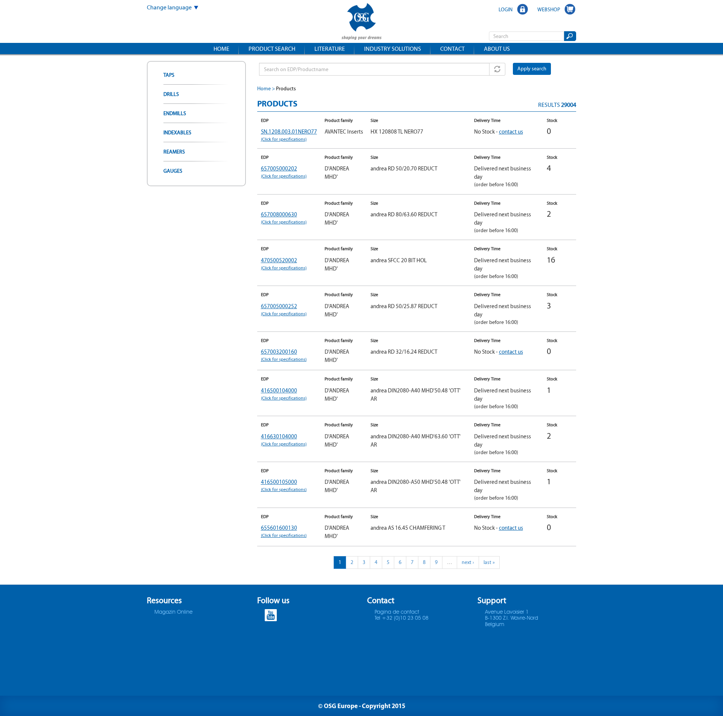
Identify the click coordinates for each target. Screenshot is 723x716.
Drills (171, 94)
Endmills (174, 113)
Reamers (174, 152)
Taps (168, 75)
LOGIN (506, 9)
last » (489, 562)
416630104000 (284, 440)
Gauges (172, 171)
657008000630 (284, 218)
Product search (272, 48)
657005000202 (284, 172)
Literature (329, 48)
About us (497, 48)
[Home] (361, 22)
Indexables (177, 132)
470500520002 (284, 264)
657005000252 (284, 309)
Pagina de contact (397, 612)
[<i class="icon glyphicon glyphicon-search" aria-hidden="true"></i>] (569, 36)
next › (468, 562)
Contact (452, 48)
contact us (511, 131)
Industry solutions (392, 48)
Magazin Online (173, 612)
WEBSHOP (548, 9)
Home (221, 48)
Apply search (531, 68)
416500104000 (284, 394)
